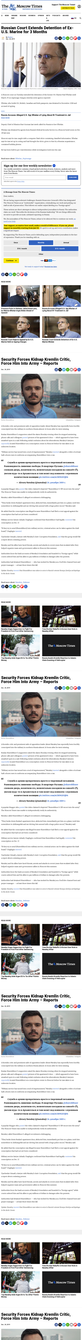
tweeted (56, 452)
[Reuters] (3, 38)
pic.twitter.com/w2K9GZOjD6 (53, 477)
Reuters (10, 37)
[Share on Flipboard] (75, 38)
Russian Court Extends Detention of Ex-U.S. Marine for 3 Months (37, 30)
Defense (26, 582)
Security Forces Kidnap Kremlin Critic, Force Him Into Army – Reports (36, 361)
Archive (66, 15)
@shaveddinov (70, 466)
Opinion (41, 15)
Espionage (27, 159)
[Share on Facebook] (56, 38)
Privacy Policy (20, 181)
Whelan (18, 159)
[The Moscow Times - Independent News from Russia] (21, 7)
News (7, 15)
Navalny (18, 582)
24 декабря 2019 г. (56, 482)
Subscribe (73, 177)
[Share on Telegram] (64, 38)
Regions (23, 15)
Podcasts (56, 15)
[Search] (80, 18)
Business (31, 15)
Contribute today (68, 8)
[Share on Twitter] (60, 38)
